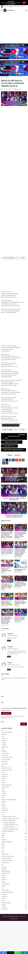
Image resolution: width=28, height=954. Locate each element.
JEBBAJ (3, 789)
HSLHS (10, 455)
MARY (3, 835)
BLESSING (4, 740)
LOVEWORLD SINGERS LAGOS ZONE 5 (10, 818)
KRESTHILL (4, 808)
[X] (7, 460)
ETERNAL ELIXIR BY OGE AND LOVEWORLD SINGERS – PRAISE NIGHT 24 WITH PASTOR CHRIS (7, 603)
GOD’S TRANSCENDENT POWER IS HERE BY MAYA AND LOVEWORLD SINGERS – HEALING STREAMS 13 (20, 535)
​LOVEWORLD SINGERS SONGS (8, 820)
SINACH (3, 881)
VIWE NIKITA (4, 909)
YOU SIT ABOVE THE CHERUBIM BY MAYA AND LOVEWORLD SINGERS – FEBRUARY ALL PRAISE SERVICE (7, 586)
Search (2, 721)
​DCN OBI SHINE (5, 753)
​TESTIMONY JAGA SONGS (7, 892)
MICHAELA (4, 839)
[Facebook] (3, 460)
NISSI (3, 843)
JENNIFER (4, 793)
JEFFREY (4, 791)
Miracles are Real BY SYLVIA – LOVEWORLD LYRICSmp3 (12, 423)
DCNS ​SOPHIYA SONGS (7, 757)
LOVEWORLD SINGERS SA (9, 827)
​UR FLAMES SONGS (6, 902)
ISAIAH (3, 782)
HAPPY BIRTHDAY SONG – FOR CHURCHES (21, 570)
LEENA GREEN (5, 810)
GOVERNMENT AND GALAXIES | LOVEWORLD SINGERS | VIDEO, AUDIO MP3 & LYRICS (20, 584)
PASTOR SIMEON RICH (7, 860)
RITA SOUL (4, 867)
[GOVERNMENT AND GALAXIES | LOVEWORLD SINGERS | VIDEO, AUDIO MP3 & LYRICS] (21, 578)
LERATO (3, 812)
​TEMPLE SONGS (5, 890)
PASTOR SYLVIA (5, 862)
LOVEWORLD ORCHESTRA (9, 822)
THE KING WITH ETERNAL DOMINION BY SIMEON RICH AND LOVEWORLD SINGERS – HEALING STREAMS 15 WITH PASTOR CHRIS (20, 553)
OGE (3, 850)
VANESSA (4, 904)
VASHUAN (4, 907)
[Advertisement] (14, 29)
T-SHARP (4, 885)
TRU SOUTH (4, 896)
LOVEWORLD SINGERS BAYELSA (10, 824)
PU (2, 864)
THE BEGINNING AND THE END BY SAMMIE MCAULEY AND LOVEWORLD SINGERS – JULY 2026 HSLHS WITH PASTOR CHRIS (14, 478)
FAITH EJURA (5, 774)
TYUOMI (4, 898)
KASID (3, 797)
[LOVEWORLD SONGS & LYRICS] (8, 10)
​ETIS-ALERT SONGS (6, 768)
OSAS (3, 852)
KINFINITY (4, 801)
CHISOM (4, 742)
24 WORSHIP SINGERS (7, 732)
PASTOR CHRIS (5, 854)
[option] (14, 475)
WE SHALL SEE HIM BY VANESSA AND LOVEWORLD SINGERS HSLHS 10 (6, 570)
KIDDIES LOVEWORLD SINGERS (9, 799)
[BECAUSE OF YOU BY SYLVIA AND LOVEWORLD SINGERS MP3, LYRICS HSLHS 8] (21, 596)
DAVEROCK (4, 751)
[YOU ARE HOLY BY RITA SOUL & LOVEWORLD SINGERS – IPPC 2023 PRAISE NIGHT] (21, 612)
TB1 (2, 888)
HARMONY (4, 778)
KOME (3, 803)
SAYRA (3, 875)
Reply (9, 640)
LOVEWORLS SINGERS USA (8, 831)
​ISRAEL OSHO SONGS (6, 784)
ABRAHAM (4, 734)
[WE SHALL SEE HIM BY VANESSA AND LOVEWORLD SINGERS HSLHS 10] (7, 563)
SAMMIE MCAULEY (10, 472)
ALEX (3, 736)
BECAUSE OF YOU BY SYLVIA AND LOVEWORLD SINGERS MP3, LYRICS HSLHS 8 (20, 603)
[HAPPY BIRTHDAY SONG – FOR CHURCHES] (21, 564)
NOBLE (3, 845)
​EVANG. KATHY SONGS (7, 770)
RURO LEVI (4, 869)
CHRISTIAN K (5, 747)
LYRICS (6, 77)
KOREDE (4, 805)
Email (2, 702)
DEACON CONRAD (6, 759)
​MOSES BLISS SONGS (7, 841)
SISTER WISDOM (5, 883)
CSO (3, 749)
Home (3, 77)
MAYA (3, 837)
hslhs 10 (17, 455)
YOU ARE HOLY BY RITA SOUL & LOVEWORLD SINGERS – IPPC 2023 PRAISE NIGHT (20, 619)
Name (2, 696)
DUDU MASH (5, 761)
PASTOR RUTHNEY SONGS (8, 856)
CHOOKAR (4, 744)
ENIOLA (3, 765)
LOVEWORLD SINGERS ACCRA (8, 816)
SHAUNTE (4, 879)
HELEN (3, 780)
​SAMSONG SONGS (6, 873)
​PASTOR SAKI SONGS (6, 858)
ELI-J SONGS (5, 763)
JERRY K (4, 795)
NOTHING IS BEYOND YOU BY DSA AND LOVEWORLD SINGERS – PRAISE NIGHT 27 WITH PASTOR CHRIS (7, 551)
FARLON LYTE (5, 776)
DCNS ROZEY (5, 755)
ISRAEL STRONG (5, 787)
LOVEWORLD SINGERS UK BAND (10, 829)
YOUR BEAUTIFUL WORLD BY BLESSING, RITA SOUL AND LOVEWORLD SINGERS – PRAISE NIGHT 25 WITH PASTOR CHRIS (7, 535)
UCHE (3, 900)
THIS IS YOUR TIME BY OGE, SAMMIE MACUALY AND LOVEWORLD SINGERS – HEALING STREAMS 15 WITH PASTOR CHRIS (6, 620)
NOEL (3, 848)
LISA (3, 814)
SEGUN (3, 877)
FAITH (3, 772)
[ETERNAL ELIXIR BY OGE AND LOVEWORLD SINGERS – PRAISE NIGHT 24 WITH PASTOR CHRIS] (7, 596)
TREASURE (4, 894)
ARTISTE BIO (5, 738)
